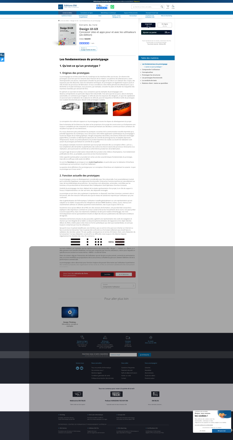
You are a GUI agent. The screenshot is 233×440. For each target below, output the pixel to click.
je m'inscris (144, 355)
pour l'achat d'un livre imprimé (82, 343)
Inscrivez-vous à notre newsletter (95, 355)
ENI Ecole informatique (96, 415)
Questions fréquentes (128, 367)
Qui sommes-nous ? (97, 370)
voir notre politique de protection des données (96, 356)
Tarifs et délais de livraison (129, 373)
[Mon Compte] (173, 7)
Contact (123, 378)
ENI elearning (122, 428)
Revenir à (88, 49)
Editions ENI (71, 6)
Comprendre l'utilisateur (111, 287)
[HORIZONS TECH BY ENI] (116, 394)
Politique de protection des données (102, 378)
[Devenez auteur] (2, 59)
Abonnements (149, 373)
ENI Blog (62, 415)
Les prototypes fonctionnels (152, 78)
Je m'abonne (124, 274)
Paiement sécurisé (126, 370)
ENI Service (63, 428)
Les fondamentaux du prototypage (154, 64)
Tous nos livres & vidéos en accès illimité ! (116, 1)
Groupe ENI (121, 415)
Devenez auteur (150, 378)
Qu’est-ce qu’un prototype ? (153, 67)
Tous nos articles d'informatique (101, 367)
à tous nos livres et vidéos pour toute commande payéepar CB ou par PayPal (105, 344)
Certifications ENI (152, 428)
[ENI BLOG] (2, 55)
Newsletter (148, 370)
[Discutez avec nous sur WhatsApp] (112, 7)
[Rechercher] (162, 7)
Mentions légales (96, 373)
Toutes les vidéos (150, 375)
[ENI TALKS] (78, 394)
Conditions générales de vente (100, 375)
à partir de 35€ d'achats (128, 343)
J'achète (107, 274)
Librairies (147, 367)
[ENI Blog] (155, 394)
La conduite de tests (149, 80)
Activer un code (126, 375)
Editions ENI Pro (94, 428)
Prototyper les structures (151, 75)
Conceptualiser (147, 72)
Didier (85, 39)
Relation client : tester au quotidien (155, 83)
